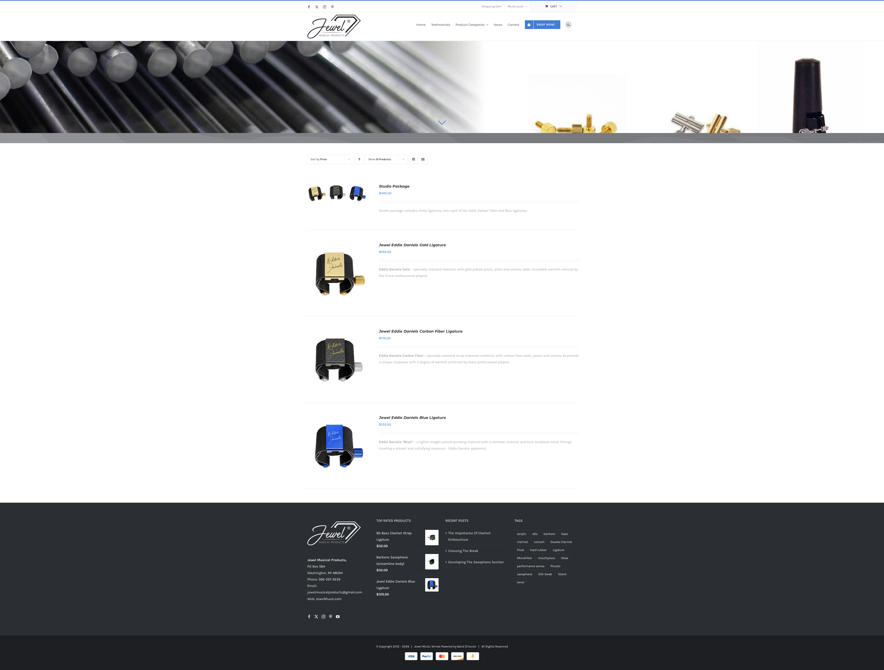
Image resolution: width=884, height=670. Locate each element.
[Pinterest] (330, 616)
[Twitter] (316, 616)
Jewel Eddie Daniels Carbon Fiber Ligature (420, 331)
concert (539, 542)
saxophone (524, 574)
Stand (562, 574)
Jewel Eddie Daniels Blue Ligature (412, 417)
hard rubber (538, 550)
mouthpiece (546, 558)
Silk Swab (545, 574)
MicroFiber (524, 558)
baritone (549, 534)
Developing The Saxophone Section (476, 562)
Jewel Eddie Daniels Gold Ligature (412, 245)
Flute (520, 550)
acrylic (521, 534)
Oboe (564, 558)
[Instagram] (323, 616)
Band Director (466, 646)
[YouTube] (338, 616)
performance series (530, 566)
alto (535, 534)
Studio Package (394, 186)
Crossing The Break (463, 551)
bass (564, 534)
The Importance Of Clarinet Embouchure (469, 536)
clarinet (522, 542)
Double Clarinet (561, 542)
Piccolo (555, 566)
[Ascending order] (359, 159)
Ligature (558, 550)
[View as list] (422, 159)
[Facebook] (309, 616)
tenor (520, 582)
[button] (568, 24)
